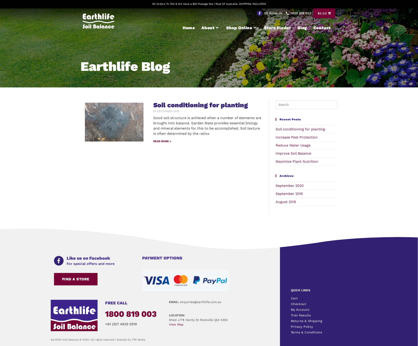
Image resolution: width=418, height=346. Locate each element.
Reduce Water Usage (293, 145)
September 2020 (290, 186)
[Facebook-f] (259, 13)
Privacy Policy (302, 326)
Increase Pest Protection (297, 137)
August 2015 (286, 202)
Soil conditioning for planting (200, 105)
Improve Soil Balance (293, 153)
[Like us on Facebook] (58, 260)
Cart (294, 298)
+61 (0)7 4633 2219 (121, 324)
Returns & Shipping (306, 321)
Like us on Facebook (88, 258)
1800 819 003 (131, 314)
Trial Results (301, 315)
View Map (176, 324)
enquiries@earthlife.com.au (200, 302)
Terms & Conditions (306, 332)
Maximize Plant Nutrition (297, 161)
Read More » (162, 141)
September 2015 (289, 194)
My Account (300, 309)
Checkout (298, 304)
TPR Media (138, 339)
